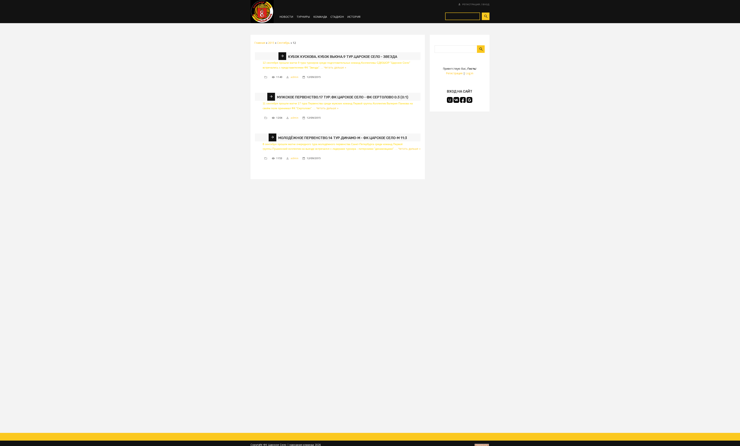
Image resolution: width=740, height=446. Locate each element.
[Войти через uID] (450, 100)
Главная (259, 43)
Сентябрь (283, 43)
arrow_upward (731, 437)
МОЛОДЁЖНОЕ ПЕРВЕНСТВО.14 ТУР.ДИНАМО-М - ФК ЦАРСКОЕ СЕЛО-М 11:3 (342, 138)
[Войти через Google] (469, 100)
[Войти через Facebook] (463, 100)
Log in (469, 73)
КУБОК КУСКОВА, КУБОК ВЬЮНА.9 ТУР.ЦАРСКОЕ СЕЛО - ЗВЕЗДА (342, 57)
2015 (271, 43)
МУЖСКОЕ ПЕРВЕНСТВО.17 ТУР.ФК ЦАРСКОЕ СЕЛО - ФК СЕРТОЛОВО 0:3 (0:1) (342, 97)
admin (295, 77)
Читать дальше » (335, 67)
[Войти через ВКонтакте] (456, 100)
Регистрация (471, 4)
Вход (486, 4)
